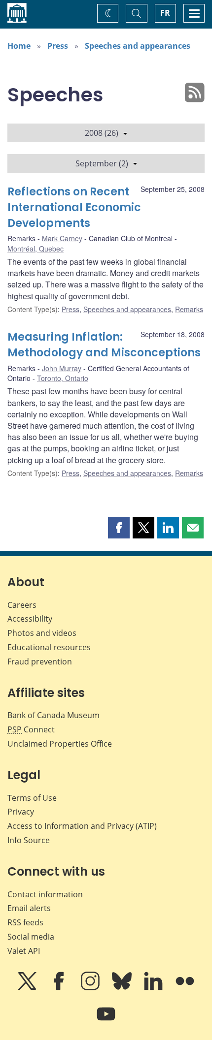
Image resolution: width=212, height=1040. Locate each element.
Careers (21, 604)
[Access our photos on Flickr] (185, 987)
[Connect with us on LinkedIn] (154, 987)
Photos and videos (41, 633)
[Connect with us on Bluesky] (123, 987)
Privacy (20, 811)
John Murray (61, 368)
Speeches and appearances (137, 45)
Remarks (189, 309)
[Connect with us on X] (28, 987)
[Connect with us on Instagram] (91, 987)
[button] (119, 527)
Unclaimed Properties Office (59, 743)
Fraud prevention (39, 661)
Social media (30, 936)
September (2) (101, 163)
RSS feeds (25, 922)
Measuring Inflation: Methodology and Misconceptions (104, 344)
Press (57, 45)
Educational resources (49, 647)
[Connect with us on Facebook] (59, 987)
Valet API (23, 950)
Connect (31, 729)
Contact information (45, 894)
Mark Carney (62, 238)
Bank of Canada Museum (53, 715)
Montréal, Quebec (35, 248)
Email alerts (29, 908)
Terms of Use (32, 797)
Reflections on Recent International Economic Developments (74, 207)
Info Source (28, 840)
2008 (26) (101, 132)
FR (165, 12)
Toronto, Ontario (62, 378)
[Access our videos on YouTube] (106, 1020)
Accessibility (29, 618)
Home (19, 45)
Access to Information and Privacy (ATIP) (82, 825)
